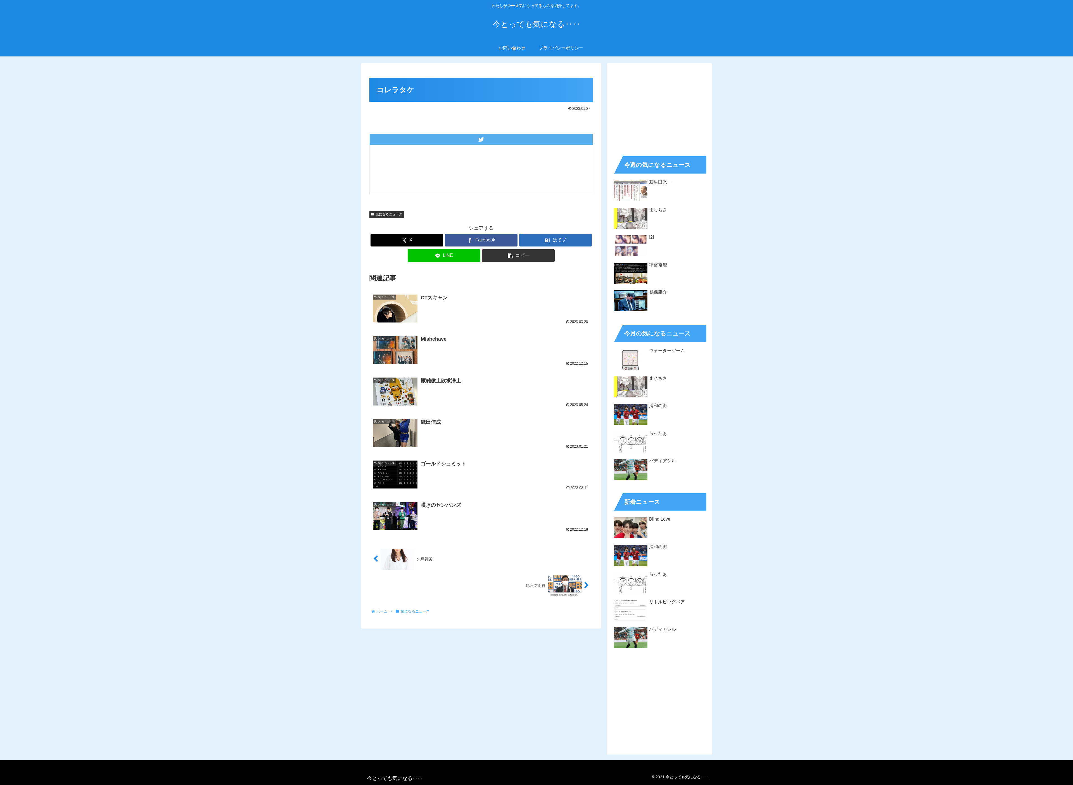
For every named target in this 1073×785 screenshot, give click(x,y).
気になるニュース (389, 214)
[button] (518, 255)
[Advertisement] (659, 108)
